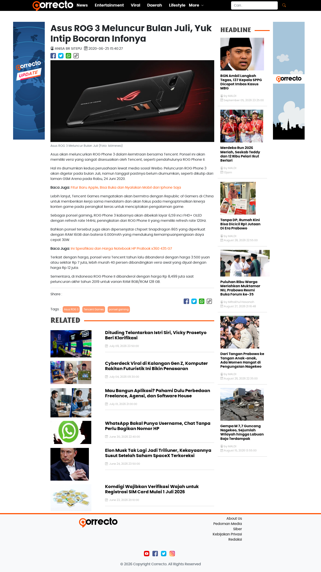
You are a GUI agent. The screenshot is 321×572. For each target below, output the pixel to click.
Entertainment (109, 5)
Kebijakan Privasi (227, 534)
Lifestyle (177, 5)
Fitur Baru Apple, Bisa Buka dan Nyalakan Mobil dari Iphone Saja (126, 187)
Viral (135, 5)
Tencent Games (94, 309)
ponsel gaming (119, 309)
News (82, 5)
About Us (234, 518)
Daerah (154, 5)
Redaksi (235, 539)
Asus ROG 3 (71, 309)
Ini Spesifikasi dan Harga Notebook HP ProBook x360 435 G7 (121, 248)
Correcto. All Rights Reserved (176, 564)
